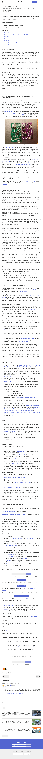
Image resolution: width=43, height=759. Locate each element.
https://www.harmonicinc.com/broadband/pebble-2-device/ (15, 693)
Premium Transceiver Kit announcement (19, 340)
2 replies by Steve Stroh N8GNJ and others (13, 698)
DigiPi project (25, 558)
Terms (25, 751)
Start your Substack (18, 754)
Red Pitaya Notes (30, 181)
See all (4, 736)
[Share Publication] (30, 2)
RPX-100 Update (8, 334)
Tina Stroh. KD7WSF (17, 714)
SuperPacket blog (8, 605)
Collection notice (29, 751)
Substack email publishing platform (14, 563)
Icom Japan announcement (10, 431)
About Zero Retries (7, 22)
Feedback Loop (8, 40)
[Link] (1, 22)
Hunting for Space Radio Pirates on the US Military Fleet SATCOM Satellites (22, 412)
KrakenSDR (12, 247)
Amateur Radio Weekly (11, 545)
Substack (28, 598)
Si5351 (15, 113)
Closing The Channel (9, 44)
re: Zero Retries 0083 (16, 458)
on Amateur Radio (14, 42)
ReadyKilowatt (7, 685)
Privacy (22, 751)
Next (37, 676)
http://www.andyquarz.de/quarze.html (13, 487)
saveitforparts (14, 415)
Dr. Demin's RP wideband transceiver (22, 164)
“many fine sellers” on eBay (24, 291)
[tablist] (7, 708)
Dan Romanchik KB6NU (17, 538)
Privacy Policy (29, 665)
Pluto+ (29, 162)
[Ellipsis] (40, 685)
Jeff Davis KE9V (29, 538)
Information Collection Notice (21, 665)
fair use (7, 630)
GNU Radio (16, 302)
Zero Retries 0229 (6, 720)
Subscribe (34, 1)
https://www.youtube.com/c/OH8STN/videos (14, 477)
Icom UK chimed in (8, 436)
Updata (6, 38)
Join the (6, 42)
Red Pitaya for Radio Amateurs (28, 338)
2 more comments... (5, 702)
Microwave (15, 34)
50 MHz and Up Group (10, 147)
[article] (21, 714)
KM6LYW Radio (9, 556)
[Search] (28, 2)
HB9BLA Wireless (10, 554)
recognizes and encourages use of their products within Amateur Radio (19, 646)
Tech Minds (8, 560)
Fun (9, 42)
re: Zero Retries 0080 (20, 451)
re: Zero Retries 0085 (16, 463)
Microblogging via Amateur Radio (23, 482)
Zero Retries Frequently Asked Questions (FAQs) (14, 514)
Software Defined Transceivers (25, 34)
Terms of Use (27, 664)
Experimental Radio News (12, 549)
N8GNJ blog (7, 609)
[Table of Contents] (1, 379)
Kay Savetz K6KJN (23, 714)
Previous (6, 676)
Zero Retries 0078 (10, 402)
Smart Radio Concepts (22, 341)
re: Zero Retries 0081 (20, 454)
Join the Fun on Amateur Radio (9, 511)
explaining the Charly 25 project (11, 381)
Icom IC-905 (33, 309)
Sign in (39, 1)
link (35, 463)
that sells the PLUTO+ (32, 289)
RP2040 (10, 113)
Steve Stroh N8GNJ (8, 10)
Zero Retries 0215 (6, 711)
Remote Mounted (8, 34)
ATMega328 (21, 114)
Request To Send (8, 32)
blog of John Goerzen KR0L (32, 405)
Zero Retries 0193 (6, 728)
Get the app (27, 754)
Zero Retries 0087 (8, 111)
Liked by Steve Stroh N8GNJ (9, 686)
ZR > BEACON (7, 36)
